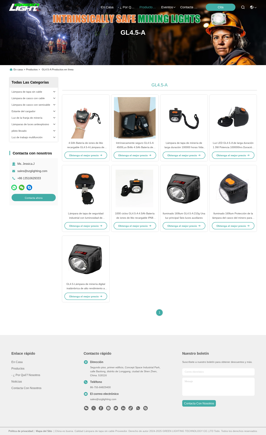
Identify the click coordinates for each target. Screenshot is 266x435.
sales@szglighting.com (32, 171)
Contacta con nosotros (26, 388)
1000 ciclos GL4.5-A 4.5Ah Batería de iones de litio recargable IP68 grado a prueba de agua (135, 218)
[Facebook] (101, 409)
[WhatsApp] (14, 187)
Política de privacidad (21, 431)
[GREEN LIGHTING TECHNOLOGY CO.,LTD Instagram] (108, 409)
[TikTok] (130, 409)
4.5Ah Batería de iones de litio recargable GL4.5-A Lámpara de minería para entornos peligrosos (86, 147)
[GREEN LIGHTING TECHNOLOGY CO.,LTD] (24, 7)
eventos (167, 7)
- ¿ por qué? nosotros (126, 7)
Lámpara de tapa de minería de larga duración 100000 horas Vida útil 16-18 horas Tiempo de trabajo (184, 147)
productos (147, 7)
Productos (32, 69)
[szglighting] (29, 187)
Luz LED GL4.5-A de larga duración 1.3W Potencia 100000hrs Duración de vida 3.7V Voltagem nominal (233, 147)
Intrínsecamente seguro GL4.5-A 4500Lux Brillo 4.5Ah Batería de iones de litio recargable (135, 147)
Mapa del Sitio (44, 431)
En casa (107, 7)
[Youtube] (115, 409)
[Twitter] (93, 409)
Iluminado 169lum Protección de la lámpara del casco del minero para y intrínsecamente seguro (233, 218)
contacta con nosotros (189, 7)
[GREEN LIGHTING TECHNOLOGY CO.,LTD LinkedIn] (123, 409)
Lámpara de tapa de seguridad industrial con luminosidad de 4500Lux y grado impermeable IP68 (85, 218)
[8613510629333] (138, 409)
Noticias (16, 381)
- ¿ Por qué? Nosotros (25, 375)
